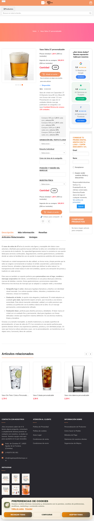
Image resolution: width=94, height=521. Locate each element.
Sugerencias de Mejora (72, 443)
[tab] (8, 233)
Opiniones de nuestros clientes (75, 439)
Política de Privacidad (41, 427)
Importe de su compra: (48, 60)
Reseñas (43, 232)
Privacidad (28, 509)
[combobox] (47, 13)
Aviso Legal (37, 435)
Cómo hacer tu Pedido (72, 431)
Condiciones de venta (41, 439)
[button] (16, 84)
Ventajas (33, 237)
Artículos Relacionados (13, 237)
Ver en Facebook (80, 120)
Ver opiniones (81, 77)
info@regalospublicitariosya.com (16, 459)
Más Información (26, 232)
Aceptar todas (76, 515)
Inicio (34, 31)
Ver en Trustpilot (80, 98)
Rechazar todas (18, 515)
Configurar (47, 515)
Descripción (8, 232)
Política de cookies (40, 431)
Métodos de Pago (70, 435)
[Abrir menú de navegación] (3, 1)
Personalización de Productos (75, 427)
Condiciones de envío (41, 443)
